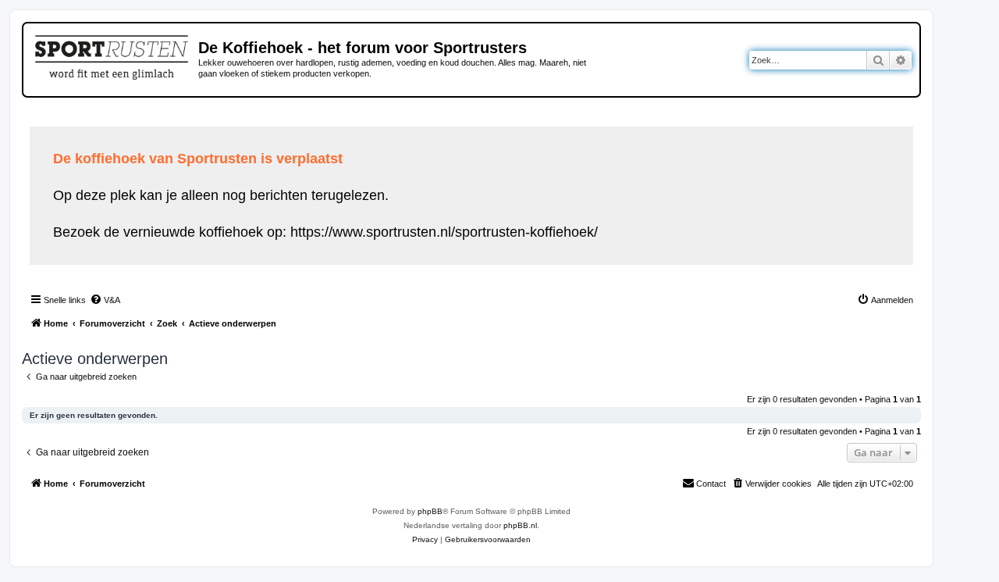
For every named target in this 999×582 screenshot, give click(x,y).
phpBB (430, 511)
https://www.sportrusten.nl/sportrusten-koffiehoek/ (444, 232)
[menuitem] (105, 300)
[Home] (112, 54)
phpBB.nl (520, 525)
